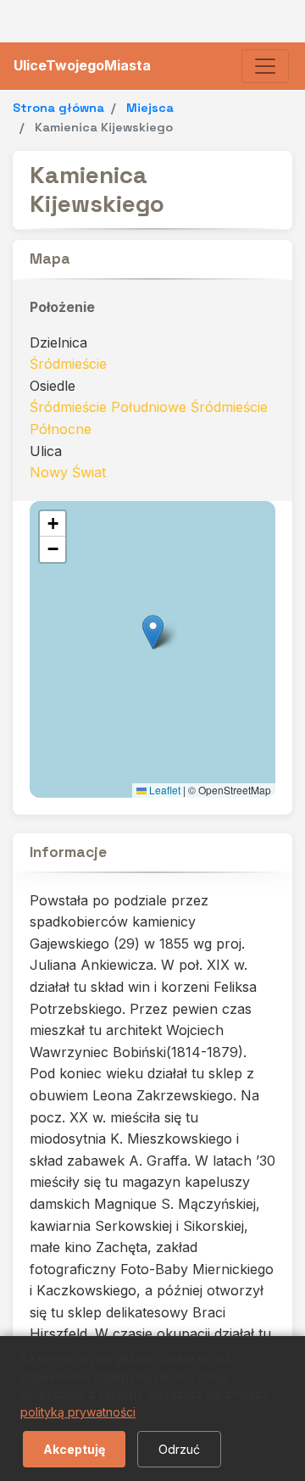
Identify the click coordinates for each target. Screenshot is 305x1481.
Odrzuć (179, 1449)
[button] (153, 632)
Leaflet (163, 789)
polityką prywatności (78, 1412)
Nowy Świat (68, 472)
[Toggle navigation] (265, 66)
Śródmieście (68, 363)
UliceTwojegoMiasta (82, 65)
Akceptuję (74, 1449)
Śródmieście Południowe (108, 406)
